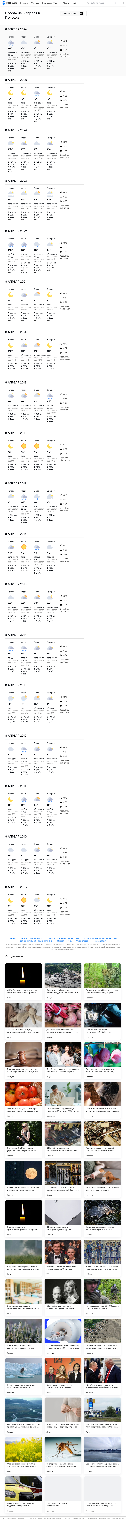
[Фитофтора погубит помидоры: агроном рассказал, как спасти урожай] (23, 1100)
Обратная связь (91, 1518)
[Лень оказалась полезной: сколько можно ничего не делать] (102, 1179)
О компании (12, 1518)
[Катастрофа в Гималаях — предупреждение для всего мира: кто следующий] (63, 981)
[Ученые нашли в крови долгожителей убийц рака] (102, 1021)
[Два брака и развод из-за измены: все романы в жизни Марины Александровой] (63, 1060)
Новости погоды (64, 941)
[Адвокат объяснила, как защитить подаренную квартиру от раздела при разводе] (63, 1416)
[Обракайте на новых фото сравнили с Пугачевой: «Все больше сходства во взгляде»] (63, 1297)
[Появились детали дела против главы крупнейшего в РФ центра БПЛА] (23, 1060)
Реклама (21, 1518)
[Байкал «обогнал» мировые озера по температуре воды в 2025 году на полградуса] (102, 1455)
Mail (3, 1518)
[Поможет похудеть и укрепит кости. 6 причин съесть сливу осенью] (102, 1060)
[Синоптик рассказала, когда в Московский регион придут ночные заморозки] (102, 1218)
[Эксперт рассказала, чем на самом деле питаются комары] (63, 1455)
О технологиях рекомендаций (73, 1518)
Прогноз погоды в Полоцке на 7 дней (100, 938)
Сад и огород (82, 941)
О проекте (32, 1518)
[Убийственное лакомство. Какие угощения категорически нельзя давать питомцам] (102, 1100)
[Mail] (3, 3)
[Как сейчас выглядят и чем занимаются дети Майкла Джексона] (63, 1376)
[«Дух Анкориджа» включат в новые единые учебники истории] (102, 1376)
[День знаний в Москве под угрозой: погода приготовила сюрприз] (23, 1139)
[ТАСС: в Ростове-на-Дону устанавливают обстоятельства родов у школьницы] (23, 1021)
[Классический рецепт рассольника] (63, 1494)
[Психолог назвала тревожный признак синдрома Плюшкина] (102, 1139)
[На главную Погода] (11, 3)
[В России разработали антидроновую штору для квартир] (63, 1218)
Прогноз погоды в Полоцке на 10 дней (36, 941)
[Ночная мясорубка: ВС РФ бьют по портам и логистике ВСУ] (102, 1297)
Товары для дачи (100, 941)
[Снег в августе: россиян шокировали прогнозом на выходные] (23, 1337)
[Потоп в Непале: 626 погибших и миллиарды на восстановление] (102, 1337)
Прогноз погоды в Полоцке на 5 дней (62, 938)
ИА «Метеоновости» (116, 1518)
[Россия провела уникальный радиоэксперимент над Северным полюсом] (23, 1376)
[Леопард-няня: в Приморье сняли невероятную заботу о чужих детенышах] (102, 981)
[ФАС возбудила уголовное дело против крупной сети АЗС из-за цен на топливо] (102, 1416)
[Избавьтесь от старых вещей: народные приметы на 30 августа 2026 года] (63, 1179)
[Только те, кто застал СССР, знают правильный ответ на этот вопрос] (102, 1258)
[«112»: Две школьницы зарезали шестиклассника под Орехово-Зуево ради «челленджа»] (23, 981)
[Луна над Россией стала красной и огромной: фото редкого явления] (23, 1179)
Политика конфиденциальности (49, 1518)
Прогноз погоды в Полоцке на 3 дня (25, 938)
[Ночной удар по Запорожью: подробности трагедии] (23, 1494)
